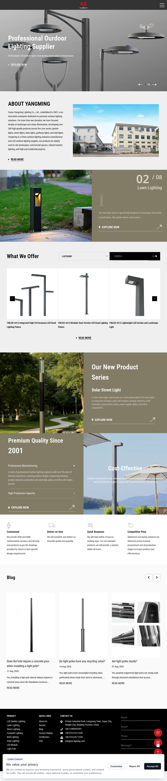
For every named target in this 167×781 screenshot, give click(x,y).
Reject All (134, 766)
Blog (41, 729)
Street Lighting (13, 729)
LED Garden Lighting (16, 721)
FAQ (41, 741)
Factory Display (46, 733)
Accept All (152, 766)
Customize (116, 766)
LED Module (12, 745)
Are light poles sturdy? (124, 661)
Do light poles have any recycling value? (82, 661)
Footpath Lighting (15, 733)
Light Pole (11, 748)
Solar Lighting (13, 741)
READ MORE (13, 688)
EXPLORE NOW (103, 419)
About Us (43, 721)
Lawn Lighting (13, 725)
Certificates (44, 737)
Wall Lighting (13, 737)
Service (42, 725)
